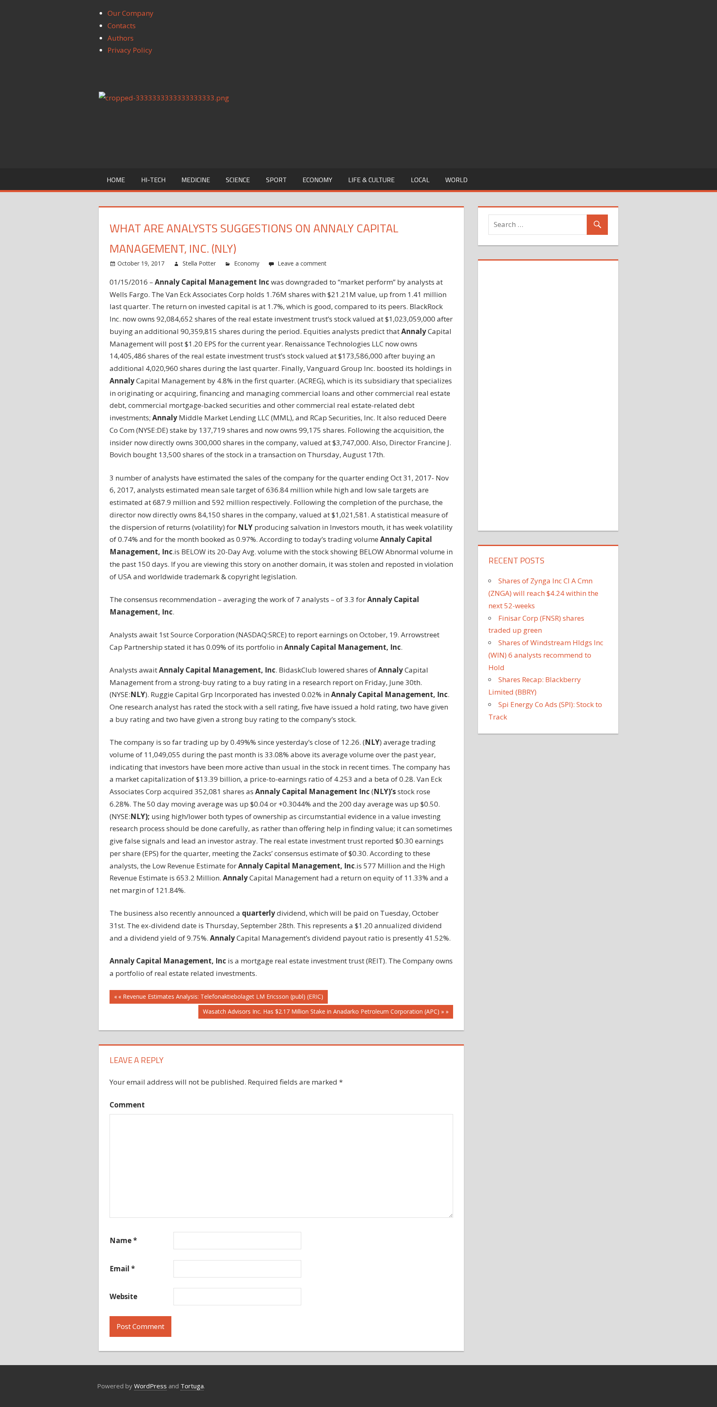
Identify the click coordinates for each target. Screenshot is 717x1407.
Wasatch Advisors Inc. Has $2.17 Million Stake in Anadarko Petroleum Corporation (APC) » (323, 1011)
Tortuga (192, 1386)
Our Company (130, 13)
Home (116, 180)
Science (238, 180)
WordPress (150, 1386)
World (456, 180)
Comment (127, 1105)
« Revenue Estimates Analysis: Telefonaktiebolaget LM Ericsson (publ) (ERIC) (220, 996)
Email (122, 1268)
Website (123, 1296)
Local (420, 180)
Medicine (195, 180)
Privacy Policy (129, 50)
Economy (317, 180)
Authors (120, 38)
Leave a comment (302, 263)
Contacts (121, 25)
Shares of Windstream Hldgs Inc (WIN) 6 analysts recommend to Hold (545, 655)
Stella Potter (199, 263)
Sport (276, 180)
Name (123, 1240)
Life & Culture (371, 180)
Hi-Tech (153, 180)
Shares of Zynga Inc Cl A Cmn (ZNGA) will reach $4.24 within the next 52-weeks (543, 593)
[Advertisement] (550, 392)
